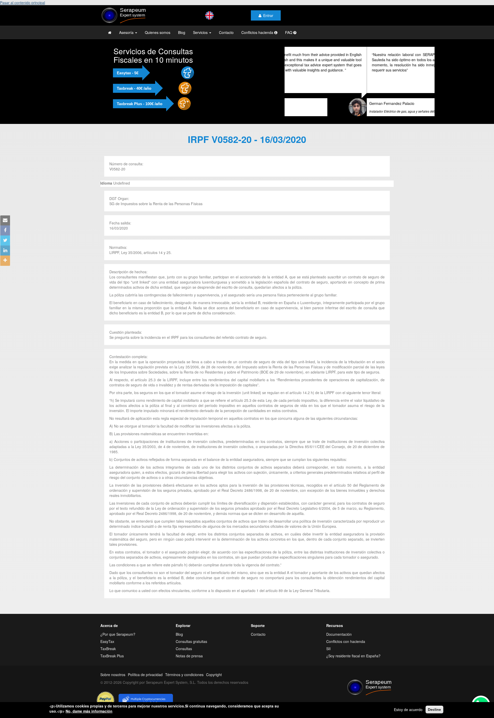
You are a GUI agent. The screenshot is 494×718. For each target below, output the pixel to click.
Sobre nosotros (112, 674)
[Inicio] (134, 15)
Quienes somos (157, 32)
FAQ (289, 32)
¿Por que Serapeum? (117, 634)
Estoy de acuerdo (408, 709)
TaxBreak (108, 648)
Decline (434, 709)
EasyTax (107, 641)
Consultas (184, 648)
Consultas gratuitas (191, 641)
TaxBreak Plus (112, 655)
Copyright (214, 674)
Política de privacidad (145, 674)
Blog (181, 32)
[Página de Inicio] (109, 32)
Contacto (226, 32)
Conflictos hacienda (257, 32)
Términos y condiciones (184, 674)
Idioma (106, 183)
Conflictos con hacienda (345, 641)
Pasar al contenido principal (22, 2)
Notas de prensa (189, 655)
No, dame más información (89, 711)
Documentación (339, 634)
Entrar (268, 15)
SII (328, 648)
